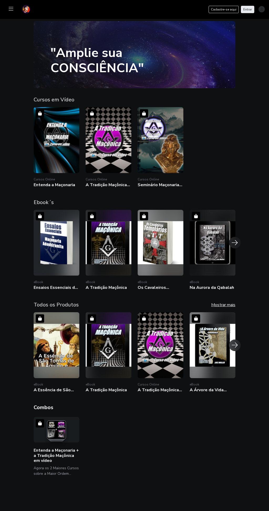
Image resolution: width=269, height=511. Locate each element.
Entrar (247, 9)
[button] (56, 148)
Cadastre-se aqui (223, 9)
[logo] (29, 9)
